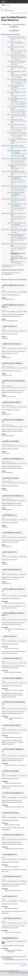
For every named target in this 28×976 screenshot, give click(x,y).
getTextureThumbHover (17, 186)
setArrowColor (14, 114)
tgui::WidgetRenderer (7, 266)
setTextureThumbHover (17, 176)
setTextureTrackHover (16, 150)
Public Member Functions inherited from (12, 265)
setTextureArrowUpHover (17, 204)
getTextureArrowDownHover (18, 243)
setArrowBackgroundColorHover (19, 98)
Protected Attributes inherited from (11, 273)
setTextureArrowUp (16, 192)
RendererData (23, 258)
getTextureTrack (15, 145)
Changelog (13, 970)
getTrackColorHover (16, 55)
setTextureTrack (15, 139)
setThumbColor (15, 61)
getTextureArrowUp (16, 199)
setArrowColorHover (16, 124)
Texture (25, 139)
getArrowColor (14, 119)
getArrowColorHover (16, 132)
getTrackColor (14, 42)
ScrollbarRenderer (9, 10)
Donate (2, 970)
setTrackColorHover (16, 47)
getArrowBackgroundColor (18, 92)
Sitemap (17, 970)
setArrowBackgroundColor (18, 85)
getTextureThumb (15, 171)
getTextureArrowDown (16, 229)
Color (20, 37)
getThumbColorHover (16, 79)
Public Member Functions (15, 13)
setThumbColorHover (16, 71)
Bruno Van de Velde (24, 972)
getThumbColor (15, 66)
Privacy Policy (7, 970)
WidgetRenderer (15, 256)
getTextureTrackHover (16, 158)
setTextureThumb (15, 165)
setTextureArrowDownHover (18, 234)
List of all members (23, 13)
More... (12, 40)
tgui (2, 10)
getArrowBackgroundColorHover (19, 106)
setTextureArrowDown (16, 223)
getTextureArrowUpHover (17, 213)
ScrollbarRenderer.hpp (22, 959)
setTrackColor (14, 37)
